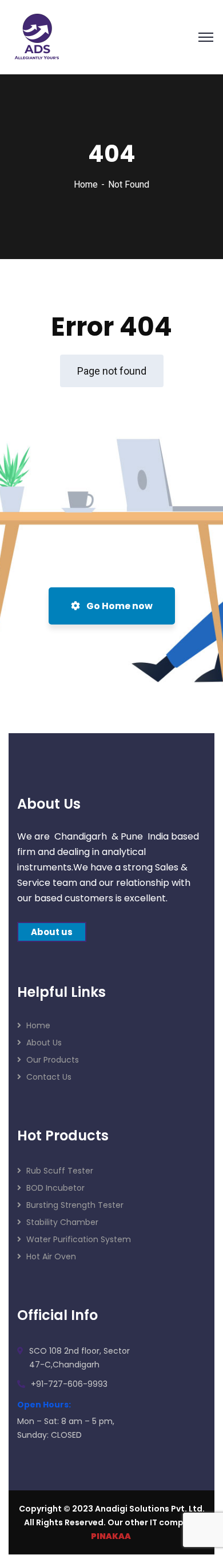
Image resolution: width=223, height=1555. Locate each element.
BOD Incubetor (55, 1188)
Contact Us (48, 1077)
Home (86, 184)
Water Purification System (78, 1239)
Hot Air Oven (51, 1256)
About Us (44, 1042)
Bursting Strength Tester (75, 1205)
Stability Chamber (62, 1222)
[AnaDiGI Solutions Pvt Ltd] (37, 36)
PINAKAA (111, 1536)
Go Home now (119, 606)
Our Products (52, 1059)
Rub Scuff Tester (59, 1170)
